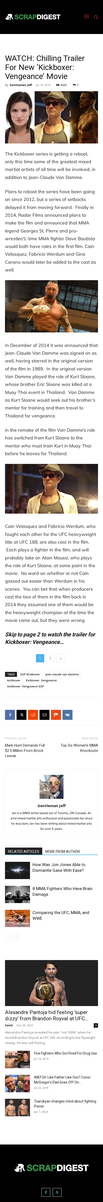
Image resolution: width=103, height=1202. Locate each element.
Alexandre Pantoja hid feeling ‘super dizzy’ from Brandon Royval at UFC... (46, 1015)
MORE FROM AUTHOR (62, 852)
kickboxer (13, 680)
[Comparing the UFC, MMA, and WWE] (17, 918)
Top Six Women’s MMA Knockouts (79, 748)
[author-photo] (52, 799)
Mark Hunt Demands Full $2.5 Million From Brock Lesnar (25, 750)
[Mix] (56, 715)
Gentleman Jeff (21, 85)
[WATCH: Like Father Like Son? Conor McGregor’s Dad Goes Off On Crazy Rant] (17, 1083)
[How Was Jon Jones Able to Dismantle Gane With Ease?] (17, 870)
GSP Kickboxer (30, 674)
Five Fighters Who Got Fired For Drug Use (65, 1053)
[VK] (67, 715)
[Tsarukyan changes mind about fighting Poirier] (17, 1107)
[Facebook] (10, 715)
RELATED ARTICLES (23, 852)
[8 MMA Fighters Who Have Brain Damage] (17, 894)
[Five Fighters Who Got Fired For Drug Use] (17, 1059)
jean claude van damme (62, 674)
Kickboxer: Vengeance (41, 680)
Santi (9, 1025)
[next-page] (16, 937)
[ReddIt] (33, 715)
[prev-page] (8, 937)
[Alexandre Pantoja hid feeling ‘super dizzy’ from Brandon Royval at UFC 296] (51, 983)
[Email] (45, 715)
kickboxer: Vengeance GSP (25, 686)
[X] (21, 715)
